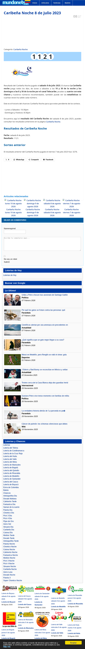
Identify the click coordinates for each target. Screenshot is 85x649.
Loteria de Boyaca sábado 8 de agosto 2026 (8, 596)
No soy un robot (10, 259)
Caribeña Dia (8, 530)
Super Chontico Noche (12, 580)
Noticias (56, 3)
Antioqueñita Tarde (11, 541)
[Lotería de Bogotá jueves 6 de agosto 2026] (9, 627)
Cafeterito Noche (10, 552)
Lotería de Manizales (12, 465)
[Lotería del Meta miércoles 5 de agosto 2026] (42, 627)
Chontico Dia (8, 513)
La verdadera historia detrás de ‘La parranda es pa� (43, 411)
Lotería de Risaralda (11, 473)
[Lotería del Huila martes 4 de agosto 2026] (75, 622)
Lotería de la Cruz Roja (12, 453)
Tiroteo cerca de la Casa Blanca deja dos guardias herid (45, 383)
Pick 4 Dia (7, 518)
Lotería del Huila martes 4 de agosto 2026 (74, 627)
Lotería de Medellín (11, 476)
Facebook (49, 160)
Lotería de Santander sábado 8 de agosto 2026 (42, 596)
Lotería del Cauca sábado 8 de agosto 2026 (25, 599)
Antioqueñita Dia (10, 496)
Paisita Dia (7, 510)
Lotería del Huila (10, 456)
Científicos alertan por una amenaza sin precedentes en (45, 325)
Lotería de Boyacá (10, 484)
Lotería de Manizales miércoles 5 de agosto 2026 (26, 622)
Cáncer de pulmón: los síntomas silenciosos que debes (44, 424)
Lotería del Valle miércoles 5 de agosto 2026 (59, 627)
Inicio (34, 3)
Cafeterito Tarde (9, 501)
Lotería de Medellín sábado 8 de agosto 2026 (58, 601)
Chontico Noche (9, 547)
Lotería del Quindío (11, 470)
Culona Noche (9, 549)
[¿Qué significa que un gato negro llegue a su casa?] (12, 350)
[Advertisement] (42, 32)
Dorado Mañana (9, 499)
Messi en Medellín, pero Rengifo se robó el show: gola (44, 355)
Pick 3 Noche (8, 561)
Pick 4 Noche (8, 563)
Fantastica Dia (9, 504)
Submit (7, 262)
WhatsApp (20, 160)
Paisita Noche (9, 544)
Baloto (67, 3)
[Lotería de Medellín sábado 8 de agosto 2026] (59, 595)
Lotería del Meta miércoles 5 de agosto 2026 (42, 632)
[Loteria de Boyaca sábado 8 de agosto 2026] (9, 590)
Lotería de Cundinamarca (13, 451)
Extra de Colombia (11, 487)
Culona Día (8, 532)
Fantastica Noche (10, 555)
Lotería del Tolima (10, 448)
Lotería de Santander (12, 479)
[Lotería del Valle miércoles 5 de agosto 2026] (59, 621)
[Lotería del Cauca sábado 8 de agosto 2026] (26, 593)
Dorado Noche (9, 575)
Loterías (6, 445)
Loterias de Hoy (9, 275)
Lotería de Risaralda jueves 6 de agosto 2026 (75, 598)
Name (9, 228)
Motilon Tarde (8, 535)
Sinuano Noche (9, 566)
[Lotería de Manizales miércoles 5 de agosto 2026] (26, 617)
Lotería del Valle (10, 459)
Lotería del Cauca (10, 482)
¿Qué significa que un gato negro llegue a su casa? (43, 340)
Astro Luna (7, 572)
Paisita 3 (7, 578)
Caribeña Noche (20, 49)
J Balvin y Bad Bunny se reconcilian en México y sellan (45, 370)
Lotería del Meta (10, 462)
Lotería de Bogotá (10, 467)
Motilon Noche (9, 558)
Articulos (45, 3)
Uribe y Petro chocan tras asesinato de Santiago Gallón (45, 295)
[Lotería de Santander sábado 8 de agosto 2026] (42, 591)
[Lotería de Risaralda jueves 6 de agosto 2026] (75, 592)
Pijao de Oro (8, 521)
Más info (6, 646)
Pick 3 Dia (7, 516)
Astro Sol (7, 524)
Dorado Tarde (8, 538)
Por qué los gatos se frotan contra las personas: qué (43, 310)
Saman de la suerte (11, 507)
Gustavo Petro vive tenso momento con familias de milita (45, 396)
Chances (7, 493)
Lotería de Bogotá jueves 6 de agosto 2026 (8, 632)
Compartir (35, 160)
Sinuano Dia (8, 527)
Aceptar (73, 642)
